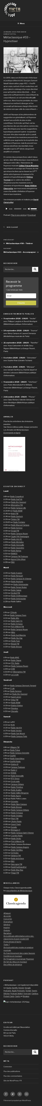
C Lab (12, 688)
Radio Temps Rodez (19, 587)
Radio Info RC (16, 539)
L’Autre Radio (16, 821)
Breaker (26, 996)
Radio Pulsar (15, 750)
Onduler (7, 930)
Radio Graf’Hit (16, 499)
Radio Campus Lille (18, 508)
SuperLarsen (16, 697)
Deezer (21, 988)
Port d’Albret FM (17, 627)
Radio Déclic (16, 839)
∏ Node (13, 612)
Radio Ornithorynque (19, 596)
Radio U (14, 770)
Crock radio (15, 781)
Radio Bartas (16, 551)
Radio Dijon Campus (19, 804)
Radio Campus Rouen (19, 534)
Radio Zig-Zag (16, 638)
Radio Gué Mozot (18, 734)
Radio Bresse (16, 647)
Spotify (15, 988)
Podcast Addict (16, 994)
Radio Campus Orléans (20, 810)
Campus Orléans (17, 784)
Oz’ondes (14, 802)
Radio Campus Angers (20, 847)
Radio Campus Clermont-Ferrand (23, 686)
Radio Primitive (17, 787)
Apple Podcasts (18, 991)
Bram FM (14, 514)
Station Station (17, 706)
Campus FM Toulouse (19, 556)
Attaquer (7, 913)
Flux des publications (12, 1071)
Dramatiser (8, 922)
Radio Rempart (17, 576)
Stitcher (7, 994)
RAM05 (14, 554)
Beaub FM (15, 644)
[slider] (34, 209)
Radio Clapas (16, 660)
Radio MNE (14, 657)
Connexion (8, 1067)
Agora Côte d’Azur (18, 559)
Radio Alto (15, 618)
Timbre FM (15, 519)
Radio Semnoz (16, 528)
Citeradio (14, 711)
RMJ (13, 562)
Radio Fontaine (19, 522)
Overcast (27, 994)
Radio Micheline (17, 542)
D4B (13, 669)
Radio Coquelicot (17, 496)
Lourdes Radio (17, 836)
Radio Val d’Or (16, 728)
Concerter (8, 919)
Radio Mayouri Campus (20, 525)
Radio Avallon (16, 790)
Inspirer (7, 928)
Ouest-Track (16, 824)
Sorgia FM (15, 531)
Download (32, 215)
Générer (7, 925)
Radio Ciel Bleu (17, 850)
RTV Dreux (15, 779)
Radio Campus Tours (18, 615)
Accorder (7, 916)
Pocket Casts (9, 996)
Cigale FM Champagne (20, 537)
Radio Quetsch (17, 516)
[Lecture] (6, 209)
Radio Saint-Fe (16, 621)
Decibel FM (15, 593)
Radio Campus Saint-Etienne (22, 833)
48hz (13, 632)
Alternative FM (17, 505)
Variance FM (16, 856)
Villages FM (14, 747)
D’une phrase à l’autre (12, 942)
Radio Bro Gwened (18, 502)
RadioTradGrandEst (18, 867)
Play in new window (18, 215)
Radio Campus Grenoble (19, 753)
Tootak (28, 991)
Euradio (14, 827)
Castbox (35, 994)
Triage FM (15, 873)
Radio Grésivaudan (20, 584)
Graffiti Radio (15, 761)
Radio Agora (16, 796)
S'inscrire (21, 303)
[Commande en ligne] (12, 433)
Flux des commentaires (13, 1076)
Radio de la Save (17, 859)
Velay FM (14, 700)
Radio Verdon (16, 731)
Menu (22, 23)
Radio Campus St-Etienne (21, 579)
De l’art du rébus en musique (15, 962)
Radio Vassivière (17, 548)
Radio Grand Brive (17, 759)
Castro (17, 996)
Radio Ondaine (17, 816)
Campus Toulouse (18, 767)
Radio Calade (16, 590)
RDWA (13, 773)
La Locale (15, 675)
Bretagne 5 (15, 830)
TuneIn (34, 991)
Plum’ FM (14, 819)
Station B (14, 764)
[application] (21, 209)
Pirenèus (14, 708)
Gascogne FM (16, 864)
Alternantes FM (19, 672)
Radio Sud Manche (18, 635)
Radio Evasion (16, 573)
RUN (13, 725)
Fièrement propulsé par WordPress (17, 1100)
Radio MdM (17, 511)
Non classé (12, 227)
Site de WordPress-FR (13, 1081)
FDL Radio (15, 663)
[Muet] (29, 209)
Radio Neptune (17, 582)
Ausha (8, 988)
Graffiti (13, 756)
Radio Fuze (15, 641)
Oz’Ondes (15, 853)
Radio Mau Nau (17, 870)
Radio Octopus (17, 624)
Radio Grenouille (17, 545)
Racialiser (8, 933)
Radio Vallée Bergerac (20, 793)
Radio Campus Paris (19, 736)
